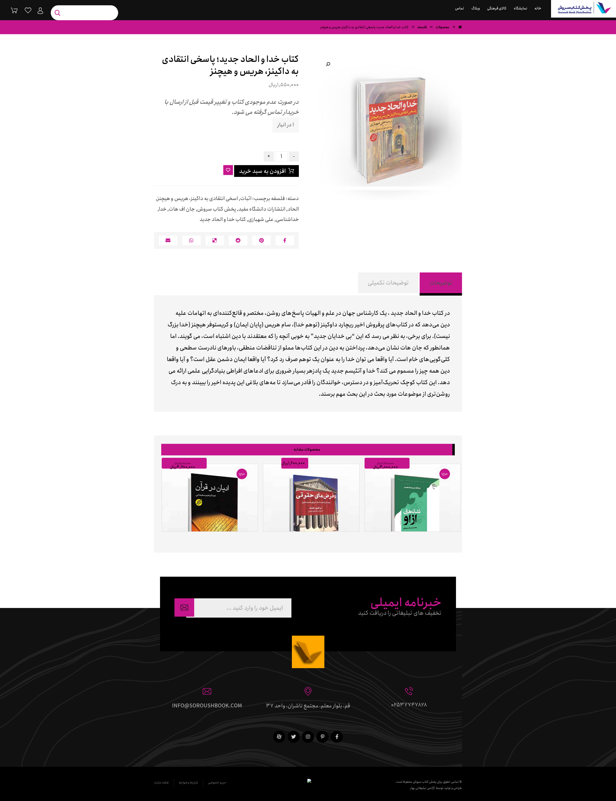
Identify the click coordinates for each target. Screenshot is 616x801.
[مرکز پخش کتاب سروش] (583, 9)
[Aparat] (279, 737)
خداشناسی (287, 219)
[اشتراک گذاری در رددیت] (238, 240)
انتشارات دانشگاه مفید (261, 209)
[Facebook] (337, 737)
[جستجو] (59, 13)
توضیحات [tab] (440, 282)
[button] (328, 64)
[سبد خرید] (10, 10)
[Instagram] (308, 737)
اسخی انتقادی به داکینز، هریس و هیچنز (197, 198)
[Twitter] (294, 737)
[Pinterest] (322, 737)
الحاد (293, 209)
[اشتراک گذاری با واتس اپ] (191, 240)
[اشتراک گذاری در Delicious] (214, 240)
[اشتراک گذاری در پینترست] (261, 240)
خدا (163, 209)
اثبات (245, 198)
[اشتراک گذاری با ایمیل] (168, 240)
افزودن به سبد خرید (262, 171)
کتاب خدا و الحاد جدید (222, 219)
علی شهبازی (261, 219)
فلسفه (278, 198)
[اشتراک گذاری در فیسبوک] (285, 240)
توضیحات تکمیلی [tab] (388, 282)
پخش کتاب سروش (216, 209)
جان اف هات (182, 209)
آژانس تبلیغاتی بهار (422, 788)
